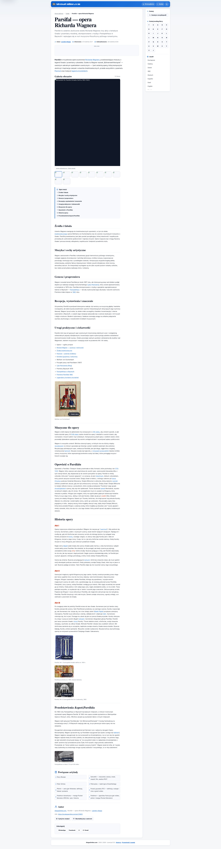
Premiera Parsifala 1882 (65, 374)
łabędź (65, 546)
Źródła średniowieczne (64, 351)
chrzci (76, 621)
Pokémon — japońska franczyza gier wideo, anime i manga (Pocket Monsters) (105, 797)
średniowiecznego (61, 234)
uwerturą (103, 529)
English (150, 86)
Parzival (58, 71)
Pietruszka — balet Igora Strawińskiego (103, 784)
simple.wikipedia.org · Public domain (65, 168)
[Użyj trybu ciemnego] (167, 4)
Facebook (72, 830)
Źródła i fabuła (63, 192)
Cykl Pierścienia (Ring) (64, 365)
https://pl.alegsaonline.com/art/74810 (70, 814)
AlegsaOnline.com (61, 811)
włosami (82, 619)
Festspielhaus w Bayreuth (65, 371)
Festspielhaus (74, 290)
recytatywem (59, 446)
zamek (103, 488)
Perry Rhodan (61, 777)
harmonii (67, 451)
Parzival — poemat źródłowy (66, 354)
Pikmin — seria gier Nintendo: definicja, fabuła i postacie (70, 790)
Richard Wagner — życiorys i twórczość (70, 348)
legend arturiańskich (79, 71)
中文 (149, 71)
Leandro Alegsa (66, 42)
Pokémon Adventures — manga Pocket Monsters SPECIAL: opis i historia (70, 797)
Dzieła (67, 13)
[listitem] (58, 174)
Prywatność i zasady (128, 842)
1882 (74, 292)
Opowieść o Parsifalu (66, 210)
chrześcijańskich (60, 488)
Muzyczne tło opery (65, 207)
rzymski (115, 481)
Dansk (150, 67)
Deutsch (150, 75)
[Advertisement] (96, 51)
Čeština (150, 64)
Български (151, 60)
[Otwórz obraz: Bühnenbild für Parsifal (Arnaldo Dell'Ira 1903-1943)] (87, 122)
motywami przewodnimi (101, 451)
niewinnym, (100, 476)
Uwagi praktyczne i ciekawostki (69, 204)
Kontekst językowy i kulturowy (67, 356)
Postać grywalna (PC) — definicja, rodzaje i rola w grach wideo (105, 790)
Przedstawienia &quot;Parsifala (69, 216)
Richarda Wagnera (92, 60)
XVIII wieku (75, 434)
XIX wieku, (96, 432)
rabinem (116, 732)
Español (150, 79)
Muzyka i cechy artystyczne (68, 195)
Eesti (149, 82)
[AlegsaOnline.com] (66, 4)
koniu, (71, 537)
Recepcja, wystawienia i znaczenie (70, 201)
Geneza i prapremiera (66, 198)
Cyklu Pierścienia (93, 285)
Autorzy (118, 842)
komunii (87, 560)
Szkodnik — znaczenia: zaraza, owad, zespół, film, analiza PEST (103, 778)
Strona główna (59, 13)
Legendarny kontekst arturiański (68, 377)
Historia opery (63, 213)
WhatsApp (62, 830)
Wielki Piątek (98, 611)
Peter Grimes (61, 784)
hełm (104, 614)
